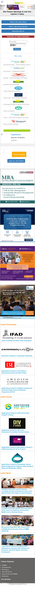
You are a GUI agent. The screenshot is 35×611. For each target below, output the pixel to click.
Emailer (4, 585)
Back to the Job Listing (18, 22)
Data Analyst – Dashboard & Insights (14, 71)
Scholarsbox (5, 576)
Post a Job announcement (18, 26)
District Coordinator (9, 111)
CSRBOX (4, 565)
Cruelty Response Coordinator (12, 91)
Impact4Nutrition (6, 567)
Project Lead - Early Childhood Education (15, 98)
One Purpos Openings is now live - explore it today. (17, 12)
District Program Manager (10, 124)
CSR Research (6, 589)
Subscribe (17, 49)
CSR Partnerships (7, 591)
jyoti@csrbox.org (10, 607)
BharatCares (5, 569)
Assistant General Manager (11, 84)
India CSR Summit (7, 572)
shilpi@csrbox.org (21, 607)
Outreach (4, 583)
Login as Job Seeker (16, 161)
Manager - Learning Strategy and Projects (15, 78)
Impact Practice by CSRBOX (10, 574)
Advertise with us (18, 31)
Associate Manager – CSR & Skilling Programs (17, 64)
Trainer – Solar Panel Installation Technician (16, 117)
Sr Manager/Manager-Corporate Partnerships (16, 104)
